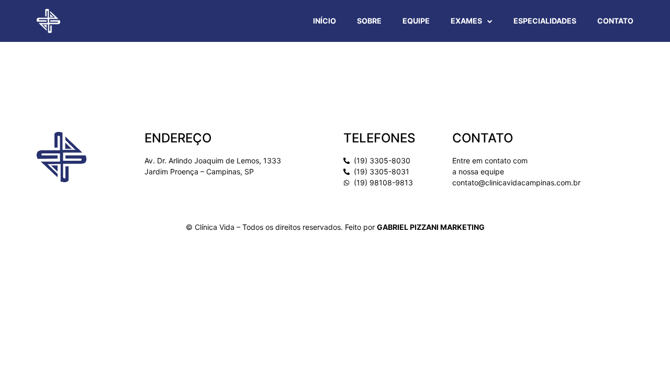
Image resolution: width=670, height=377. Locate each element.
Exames (466, 20)
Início (324, 20)
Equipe (416, 20)
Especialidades (544, 20)
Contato (615, 20)
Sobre (369, 20)
